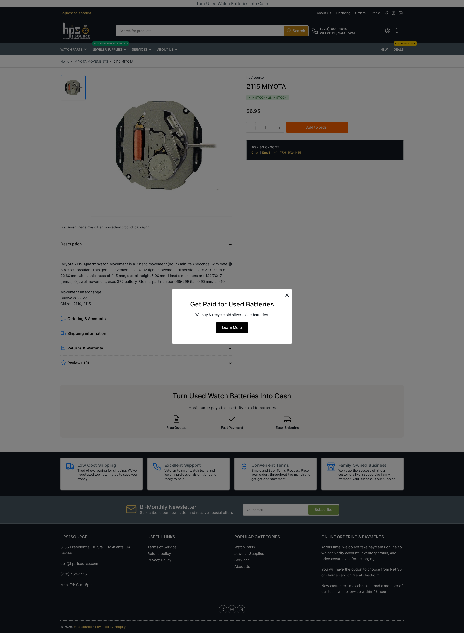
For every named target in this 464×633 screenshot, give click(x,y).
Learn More (232, 327)
